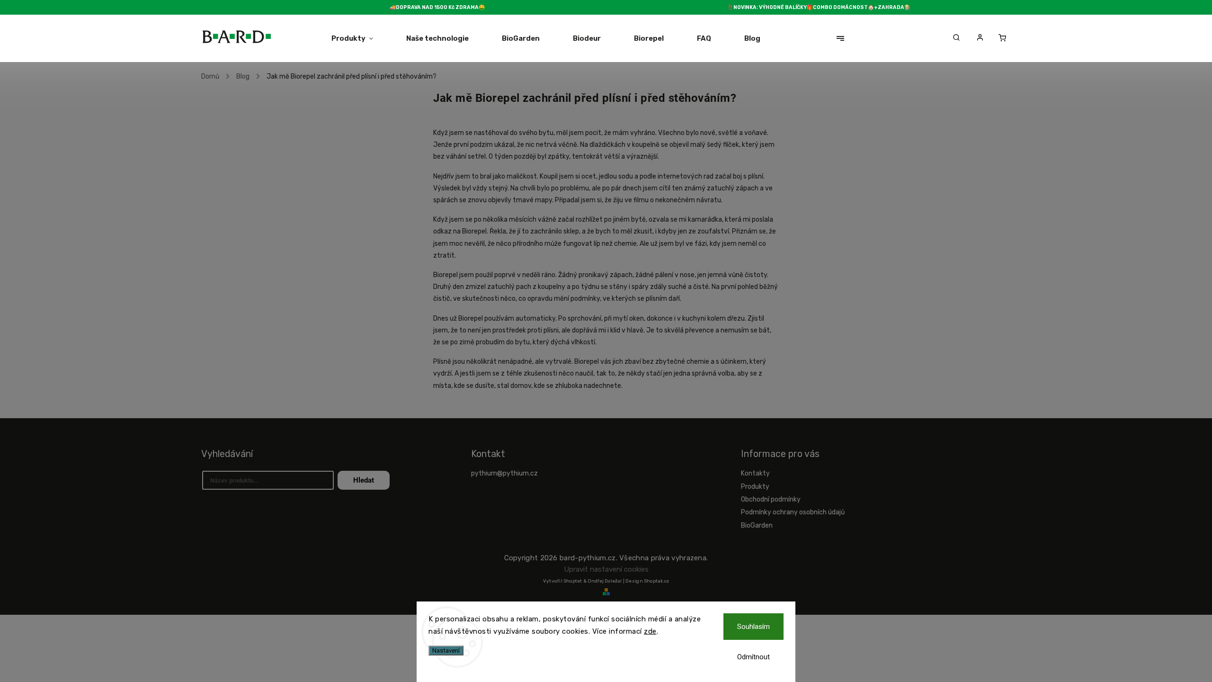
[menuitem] (360, 38)
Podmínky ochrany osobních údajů (793, 512)
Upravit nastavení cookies (606, 569)
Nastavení (446, 650)
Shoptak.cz (656, 581)
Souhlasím (753, 626)
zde (650, 631)
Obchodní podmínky (771, 499)
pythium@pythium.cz (504, 473)
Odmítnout (753, 657)
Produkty (755, 487)
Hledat (363, 480)
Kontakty (755, 473)
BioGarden (757, 525)
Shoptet (572, 581)
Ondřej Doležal (605, 581)
